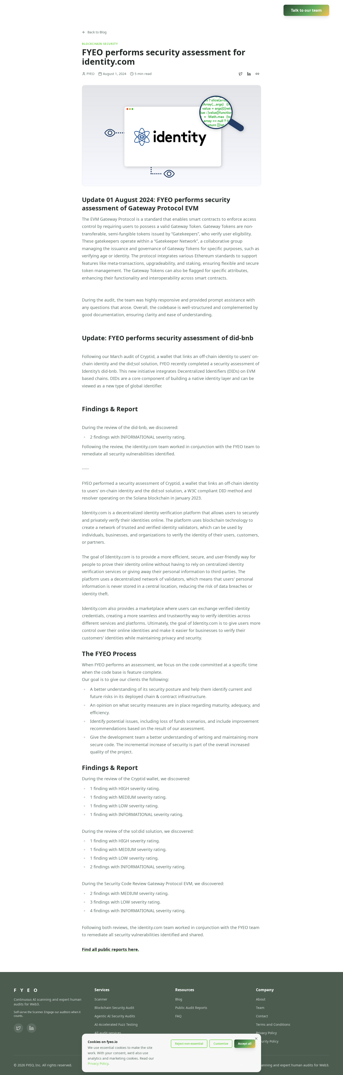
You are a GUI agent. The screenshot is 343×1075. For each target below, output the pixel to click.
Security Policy (267, 1041)
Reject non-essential (189, 1044)
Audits (201, 10)
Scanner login (264, 10)
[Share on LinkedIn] (249, 74)
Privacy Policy (266, 1033)
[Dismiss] (256, 1038)
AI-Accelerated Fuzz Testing (116, 1024)
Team (260, 1007)
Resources (228, 10)
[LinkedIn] (31, 1028)
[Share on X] (240, 74)
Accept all (245, 1044)
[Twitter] (18, 1028)
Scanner (180, 10)
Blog (178, 999)
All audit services (107, 1033)
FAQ (178, 1016)
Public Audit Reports (191, 1007)
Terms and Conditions (273, 1024)
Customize (221, 1044)
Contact (262, 1016)
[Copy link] (257, 74)
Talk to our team (306, 10)
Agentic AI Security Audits (114, 1016)
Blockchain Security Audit (114, 1007)
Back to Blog (97, 32)
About (260, 999)
